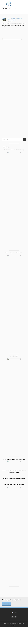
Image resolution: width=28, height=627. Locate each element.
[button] (24, 139)
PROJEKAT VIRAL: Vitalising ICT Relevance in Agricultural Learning (14, 478)
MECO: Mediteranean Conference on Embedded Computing (14, 149)
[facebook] (12, 617)
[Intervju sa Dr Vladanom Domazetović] (4, 19)
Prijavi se (6, 603)
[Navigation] (14, 12)
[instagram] (15, 617)
